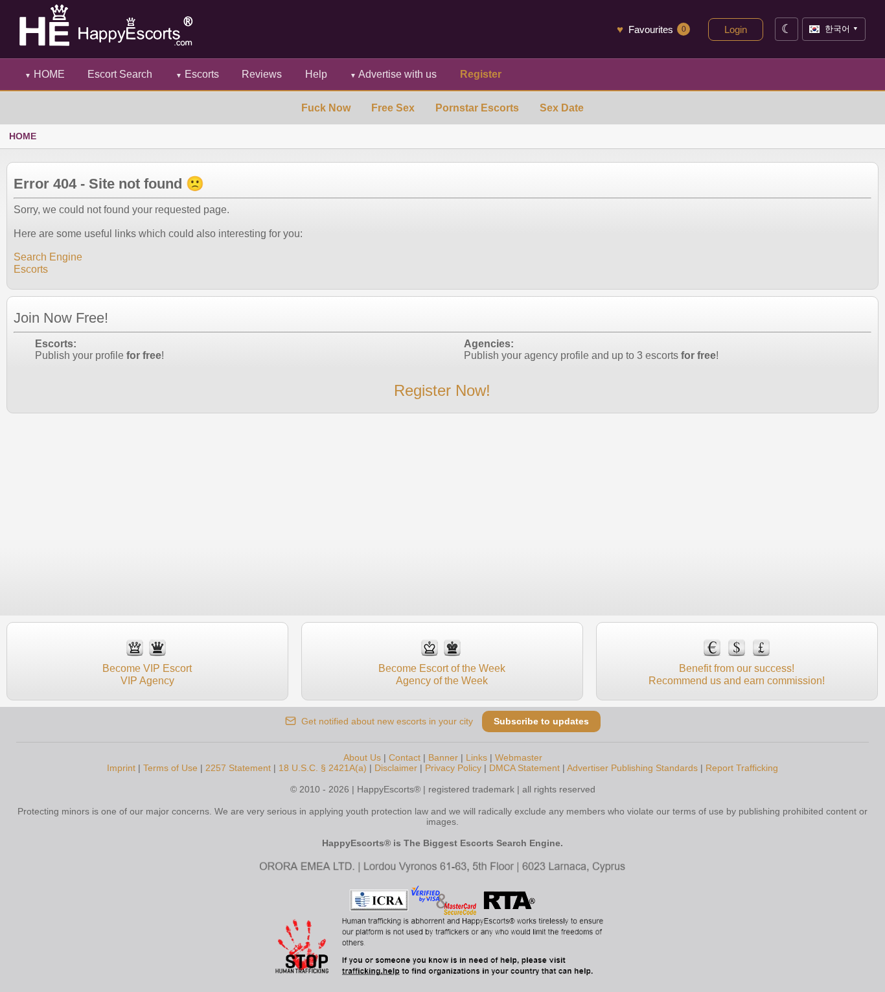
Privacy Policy (453, 768)
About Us (362, 757)
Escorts (197, 74)
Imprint (121, 768)
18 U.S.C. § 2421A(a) (323, 768)
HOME (45, 74)
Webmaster (518, 757)
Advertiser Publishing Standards (632, 768)
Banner (443, 757)
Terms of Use (170, 768)
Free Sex (393, 107)
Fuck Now (326, 107)
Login (735, 29)
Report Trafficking (742, 768)
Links (476, 757)
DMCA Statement (524, 768)
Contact (404, 757)
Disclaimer (395, 768)
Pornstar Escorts (477, 107)
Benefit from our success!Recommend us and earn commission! (737, 674)
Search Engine (48, 256)
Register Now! (442, 390)
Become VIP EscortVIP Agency (147, 674)
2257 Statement (238, 768)
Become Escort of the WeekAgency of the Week (441, 674)
